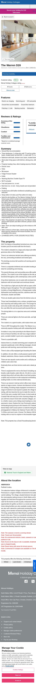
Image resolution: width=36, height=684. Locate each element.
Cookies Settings (18, 669)
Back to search (9, 17)
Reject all (18, 675)
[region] (18, 663)
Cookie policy (10, 666)
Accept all (18, 680)
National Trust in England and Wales (19, 472)
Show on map (10, 90)
